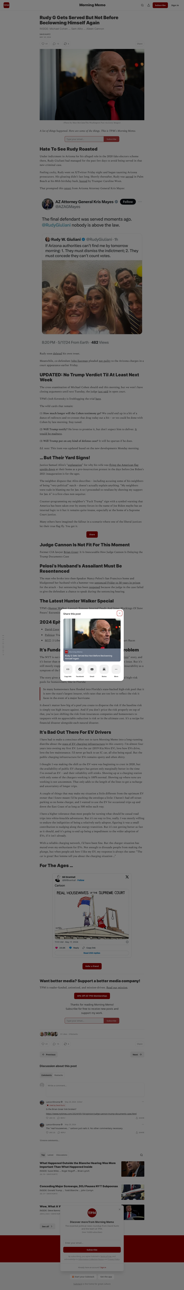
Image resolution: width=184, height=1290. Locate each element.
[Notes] (104, 669)
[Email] (92, 669)
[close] (119, 613)
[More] (116, 669)
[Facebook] (80, 669)
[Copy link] (67, 669)
